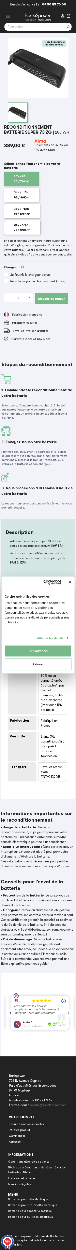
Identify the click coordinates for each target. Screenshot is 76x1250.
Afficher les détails (50, 638)
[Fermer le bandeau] (70, 582)
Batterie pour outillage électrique (30, 1216)
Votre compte (22, 1117)
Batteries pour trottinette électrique (32, 1205)
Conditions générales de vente (28, 1161)
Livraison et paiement (23, 1178)
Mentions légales (19, 1184)
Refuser (38, 664)
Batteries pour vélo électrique (28, 1199)
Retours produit (19, 1129)
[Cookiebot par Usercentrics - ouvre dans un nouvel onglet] (45, 582)
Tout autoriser (38, 651)
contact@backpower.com (48, 1105)
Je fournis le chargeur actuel (30, 275)
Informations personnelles (26, 1124)
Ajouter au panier (51, 299)
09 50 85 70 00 (53, 4)
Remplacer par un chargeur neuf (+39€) (37, 281)
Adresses (15, 1141)
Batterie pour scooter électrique (30, 1210)
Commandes (17, 1135)
